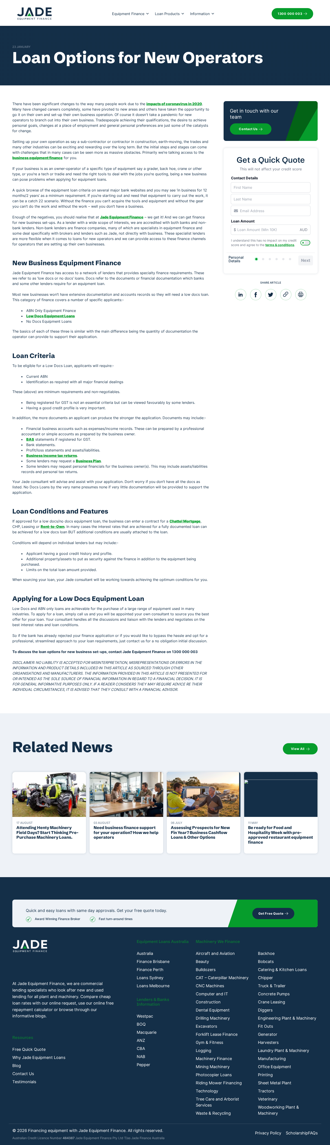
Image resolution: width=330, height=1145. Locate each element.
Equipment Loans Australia (163, 941)
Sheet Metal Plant (274, 1083)
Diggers (265, 1010)
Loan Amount (243, 221)
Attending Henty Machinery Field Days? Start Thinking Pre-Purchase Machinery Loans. (47, 832)
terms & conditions (279, 245)
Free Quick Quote (29, 1049)
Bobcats (266, 961)
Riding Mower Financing (219, 1083)
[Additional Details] (283, 259)
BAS (30, 439)
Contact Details (244, 178)
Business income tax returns (51, 455)
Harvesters (268, 1042)
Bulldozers (206, 969)
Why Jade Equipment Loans (38, 1057)
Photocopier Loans (214, 1074)
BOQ (141, 1024)
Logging (203, 1050)
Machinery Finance (214, 1058)
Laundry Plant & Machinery (283, 1050)
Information (200, 13)
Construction (208, 1002)
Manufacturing (272, 1058)
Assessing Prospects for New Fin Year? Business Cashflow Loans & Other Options (200, 832)
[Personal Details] (256, 259)
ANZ (141, 1040)
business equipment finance (37, 158)
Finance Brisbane (153, 961)
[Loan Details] (270, 259)
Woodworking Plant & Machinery (278, 1110)
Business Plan (88, 461)
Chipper (265, 977)
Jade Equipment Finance (121, 217)
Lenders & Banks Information (153, 1002)
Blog (16, 1065)
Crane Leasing (271, 1002)
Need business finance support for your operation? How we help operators (126, 832)
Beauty (202, 961)
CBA (141, 1048)
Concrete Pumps (274, 994)
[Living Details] (276, 259)
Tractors (266, 1091)
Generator (267, 1034)
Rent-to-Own (52, 526)
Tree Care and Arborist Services (217, 1102)
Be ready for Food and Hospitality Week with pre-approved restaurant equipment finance (280, 835)
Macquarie (146, 1032)
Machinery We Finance (218, 941)
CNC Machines (210, 985)
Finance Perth (150, 969)
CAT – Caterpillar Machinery (222, 977)
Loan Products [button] (167, 13)
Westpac (145, 1016)
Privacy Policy (268, 1133)
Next (305, 260)
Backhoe (266, 953)
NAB (141, 1056)
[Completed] (290, 259)
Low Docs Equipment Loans (50, 316)
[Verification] (263, 259)
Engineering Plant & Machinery (287, 1018)
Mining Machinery (213, 1066)
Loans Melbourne (153, 985)
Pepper (143, 1064)
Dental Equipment (213, 1010)
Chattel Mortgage (184, 521)
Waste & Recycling (213, 1113)
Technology (207, 1091)
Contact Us (23, 1073)
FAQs (313, 1133)
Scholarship (297, 1133)
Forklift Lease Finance (217, 1034)
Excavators (206, 1026)
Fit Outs (265, 1026)
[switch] (305, 242)
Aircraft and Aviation (215, 953)
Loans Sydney (150, 977)
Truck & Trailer (272, 985)
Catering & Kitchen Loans (282, 969)
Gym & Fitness (209, 1042)
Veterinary (267, 1099)
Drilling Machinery (213, 1018)
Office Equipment (274, 1066)
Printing (265, 1074)
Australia (145, 953)
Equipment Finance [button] (128, 13)
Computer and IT (212, 994)
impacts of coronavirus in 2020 (174, 104)
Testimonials (24, 1081)
